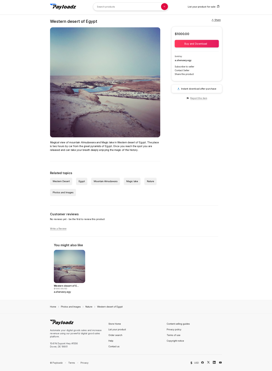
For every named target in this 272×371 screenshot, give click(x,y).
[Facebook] (202, 362)
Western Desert (61, 181)
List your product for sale (201, 6)
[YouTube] (220, 362)
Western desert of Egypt (110, 306)
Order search (115, 335)
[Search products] (164, 6)
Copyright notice (175, 340)
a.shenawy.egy (183, 60)
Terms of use (173, 335)
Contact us (113, 346)
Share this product (184, 74)
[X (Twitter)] (208, 362)
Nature (150, 181)
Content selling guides (178, 323)
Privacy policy (174, 329)
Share (218, 20)
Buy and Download (196, 43)
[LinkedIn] (214, 362)
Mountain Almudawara (105, 181)
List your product (117, 329)
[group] (69, 272)
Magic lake (132, 181)
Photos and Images (63, 192)
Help (110, 340)
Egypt (82, 181)
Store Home (114, 323)
